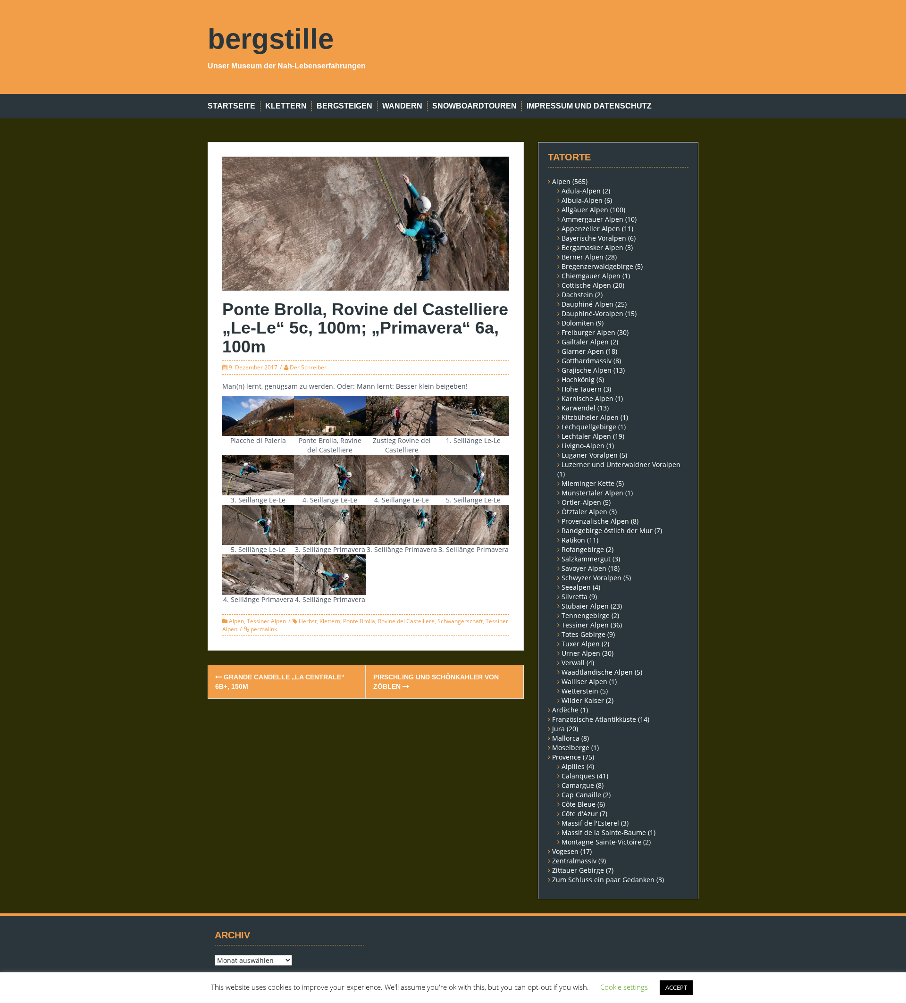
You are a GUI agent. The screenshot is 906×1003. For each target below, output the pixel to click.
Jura (558, 728)
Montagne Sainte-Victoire (601, 841)
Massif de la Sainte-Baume (604, 832)
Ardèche (565, 709)
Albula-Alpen (582, 200)
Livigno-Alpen (583, 445)
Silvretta (574, 596)
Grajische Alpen (587, 370)
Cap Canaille (581, 794)
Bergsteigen (344, 106)
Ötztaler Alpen (584, 511)
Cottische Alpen (586, 285)
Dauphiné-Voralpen (592, 313)
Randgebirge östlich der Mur (607, 530)
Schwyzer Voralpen (591, 577)
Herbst (308, 621)
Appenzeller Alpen (591, 228)
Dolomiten (578, 322)
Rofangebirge (583, 549)
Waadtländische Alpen (597, 672)
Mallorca (565, 738)
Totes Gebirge (583, 634)
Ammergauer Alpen (592, 219)
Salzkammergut (586, 558)
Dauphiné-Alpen (587, 304)
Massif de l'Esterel (590, 823)
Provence (566, 756)
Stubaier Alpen (585, 606)
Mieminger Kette (588, 483)
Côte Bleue (579, 804)
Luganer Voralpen (590, 455)
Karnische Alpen (587, 398)
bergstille (271, 39)
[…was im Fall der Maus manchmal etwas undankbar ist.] (330, 474)
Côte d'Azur (580, 813)
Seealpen (576, 587)
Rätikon (573, 539)
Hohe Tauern (582, 388)
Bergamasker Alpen (592, 247)
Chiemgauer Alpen (591, 275)
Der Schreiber (308, 367)
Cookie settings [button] (624, 987)
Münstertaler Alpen (592, 492)
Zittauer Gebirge (578, 870)
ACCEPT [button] (676, 987)
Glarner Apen (583, 351)
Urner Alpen (581, 653)
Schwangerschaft (460, 621)
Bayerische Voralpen (594, 238)
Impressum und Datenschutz (589, 106)
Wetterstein (580, 690)
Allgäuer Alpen (585, 209)
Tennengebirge (586, 615)
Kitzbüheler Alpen (590, 417)
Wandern (402, 106)
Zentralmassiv (574, 860)
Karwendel (579, 407)
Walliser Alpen (584, 681)
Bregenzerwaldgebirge (597, 266)
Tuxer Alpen (581, 643)
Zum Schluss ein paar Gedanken (603, 879)
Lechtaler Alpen (586, 436)
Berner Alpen (583, 256)
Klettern (286, 106)
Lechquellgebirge (589, 426)
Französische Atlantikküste (594, 719)
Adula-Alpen (581, 190)
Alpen (236, 621)
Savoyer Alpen (584, 568)
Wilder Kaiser (583, 700)
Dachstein (577, 294)
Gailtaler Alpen (585, 341)
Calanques (578, 775)
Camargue (578, 785)
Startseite (231, 106)
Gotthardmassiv (587, 360)
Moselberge (570, 747)
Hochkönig (578, 379)
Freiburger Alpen (588, 332)
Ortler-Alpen (581, 502)
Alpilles (573, 766)
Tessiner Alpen (266, 621)
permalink (263, 629)
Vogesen (565, 851)
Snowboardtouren (474, 106)
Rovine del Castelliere (406, 621)
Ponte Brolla (359, 621)
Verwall (573, 662)
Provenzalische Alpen (595, 521)
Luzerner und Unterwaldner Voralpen (621, 464)
